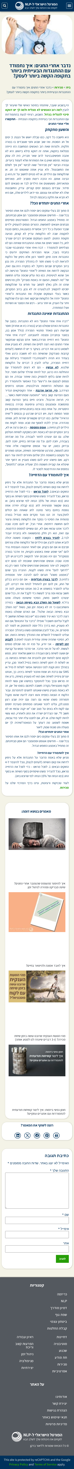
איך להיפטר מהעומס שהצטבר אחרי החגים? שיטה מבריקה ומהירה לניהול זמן (39, 885)
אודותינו (61, 1396)
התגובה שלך (59, 1170)
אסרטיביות (59, 1371)
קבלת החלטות (57, 1328)
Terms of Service (45, 1464)
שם (65, 1214)
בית (68, 87)
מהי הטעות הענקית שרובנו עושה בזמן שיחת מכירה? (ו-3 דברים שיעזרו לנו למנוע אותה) (39, 1038)
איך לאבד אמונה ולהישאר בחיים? (45, 965)
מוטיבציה (60, 1344)
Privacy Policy (18, 1464)
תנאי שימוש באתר (54, 1417)
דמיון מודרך (58, 1308)
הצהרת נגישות (57, 1410)
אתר (66, 1243)
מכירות (58, 87)
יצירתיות (27, 1367)
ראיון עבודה (25, 1337)
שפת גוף (61, 1314)
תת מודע (61, 1357)
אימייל (63, 1228)
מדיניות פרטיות (56, 1424)
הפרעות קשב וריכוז (24, 1345)
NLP (64, 1301)
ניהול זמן (27, 1354)
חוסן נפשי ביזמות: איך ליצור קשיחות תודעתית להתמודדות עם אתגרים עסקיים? (38, 1111)
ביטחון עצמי (58, 1321)
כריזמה (62, 1294)
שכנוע (63, 1350)
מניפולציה (26, 1361)
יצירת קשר (59, 1403)
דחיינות (62, 1337)
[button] (69, 6)
